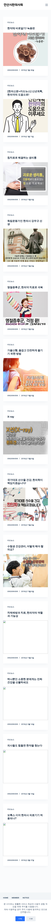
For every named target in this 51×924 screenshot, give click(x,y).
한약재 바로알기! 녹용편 (21, 28)
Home (5, 898)
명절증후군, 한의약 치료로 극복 (25, 287)
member (15, 898)
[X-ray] (25, 438)
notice (26, 898)
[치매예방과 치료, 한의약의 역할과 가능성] (25, 637)
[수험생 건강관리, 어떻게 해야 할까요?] (25, 570)
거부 (31, 919)
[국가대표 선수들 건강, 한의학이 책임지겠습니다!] (25, 504)
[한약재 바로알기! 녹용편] (25, 49)
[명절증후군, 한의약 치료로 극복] (25, 308)
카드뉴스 (10, 22)
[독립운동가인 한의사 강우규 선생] (25, 245)
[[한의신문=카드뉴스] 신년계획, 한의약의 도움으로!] (25, 115)
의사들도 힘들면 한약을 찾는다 (24, 745)
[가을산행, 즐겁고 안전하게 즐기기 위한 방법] (25, 374)
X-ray (10, 416)
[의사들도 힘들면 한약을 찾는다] (25, 766)
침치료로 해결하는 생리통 (22, 157)
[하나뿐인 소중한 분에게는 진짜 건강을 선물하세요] (25, 703)
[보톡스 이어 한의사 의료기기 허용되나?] (25, 839)
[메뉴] (46, 5)
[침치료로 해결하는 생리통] (25, 179)
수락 (20, 919)
